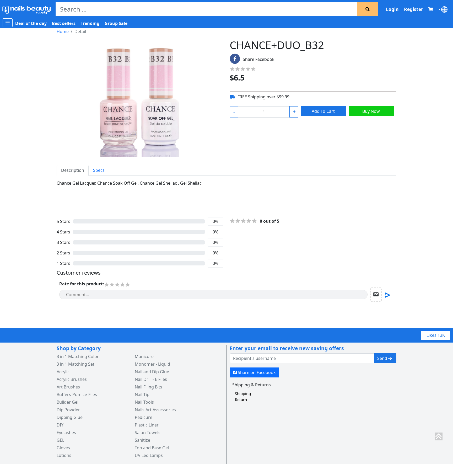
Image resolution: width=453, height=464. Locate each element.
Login (392, 9)
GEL (60, 440)
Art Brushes (68, 387)
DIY (60, 425)
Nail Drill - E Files (151, 379)
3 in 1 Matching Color (78, 356)
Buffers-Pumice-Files (77, 394)
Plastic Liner (147, 425)
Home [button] (63, 31)
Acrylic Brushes (72, 379)
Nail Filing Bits (148, 387)
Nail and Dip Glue (152, 372)
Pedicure (143, 417)
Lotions (64, 455)
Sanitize (142, 440)
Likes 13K (436, 335)
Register (413, 9)
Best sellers (64, 23)
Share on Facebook (257, 372)
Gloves (63, 448)
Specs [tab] (99, 170)
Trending (90, 23)
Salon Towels (147, 432)
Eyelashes (66, 432)
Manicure (144, 356)
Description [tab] (72, 170)
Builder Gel (67, 402)
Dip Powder (68, 410)
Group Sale (116, 23)
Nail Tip (142, 394)
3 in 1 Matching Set (75, 364)
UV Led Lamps (149, 455)
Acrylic (63, 372)
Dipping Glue (70, 417)
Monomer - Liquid (152, 364)
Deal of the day (31, 23)
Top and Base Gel (152, 448)
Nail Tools (144, 402)
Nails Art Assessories (155, 410)
